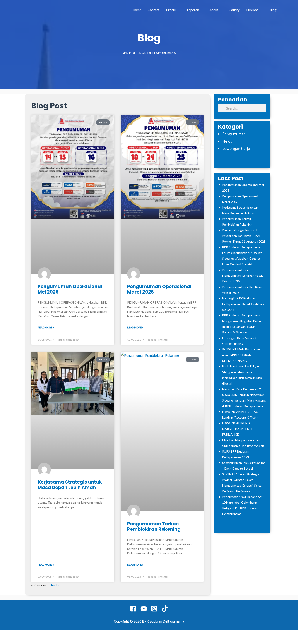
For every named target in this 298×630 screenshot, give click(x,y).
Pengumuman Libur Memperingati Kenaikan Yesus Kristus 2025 (242, 275)
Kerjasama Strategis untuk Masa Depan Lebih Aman (70, 485)
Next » (54, 585)
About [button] (213, 10)
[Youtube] (144, 609)
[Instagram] (154, 609)
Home (137, 10)
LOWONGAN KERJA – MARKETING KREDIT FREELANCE (237, 428)
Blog (273, 10)
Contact (153, 10)
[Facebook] (133, 609)
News (227, 141)
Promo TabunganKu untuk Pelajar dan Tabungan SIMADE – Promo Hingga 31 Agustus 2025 (244, 235)
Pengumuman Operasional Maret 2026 (159, 289)
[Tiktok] (165, 609)
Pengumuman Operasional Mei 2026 (70, 289)
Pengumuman (234, 133)
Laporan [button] (193, 10)
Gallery (234, 10)
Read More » (46, 327)
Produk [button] (171, 10)
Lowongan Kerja (236, 148)
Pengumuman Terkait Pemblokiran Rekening (154, 526)
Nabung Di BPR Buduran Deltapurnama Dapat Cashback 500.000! (243, 303)
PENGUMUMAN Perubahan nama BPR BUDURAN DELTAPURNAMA (241, 354)
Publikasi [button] (252, 10)
